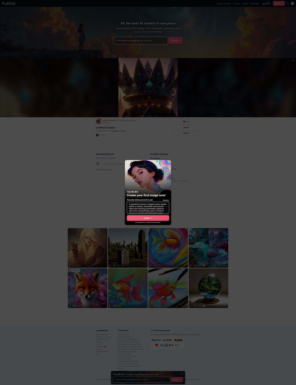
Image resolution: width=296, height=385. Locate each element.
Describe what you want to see (140, 200)
